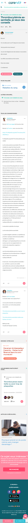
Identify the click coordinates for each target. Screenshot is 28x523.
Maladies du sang (10, 88)
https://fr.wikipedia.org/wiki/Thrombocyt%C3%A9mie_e (14, 133)
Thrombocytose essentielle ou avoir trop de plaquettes (14, 312)
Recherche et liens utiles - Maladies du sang (14, 102)
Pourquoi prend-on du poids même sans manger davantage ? (14, 442)
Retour (3, 11)
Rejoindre (14, 469)
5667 (7, 401)
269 (14, 401)
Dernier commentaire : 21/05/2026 (13, 392)
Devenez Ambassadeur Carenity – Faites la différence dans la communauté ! (13, 351)
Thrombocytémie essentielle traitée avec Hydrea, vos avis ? (13, 318)
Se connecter (20, 521)
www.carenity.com (11, 510)
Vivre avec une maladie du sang (12, 14)
